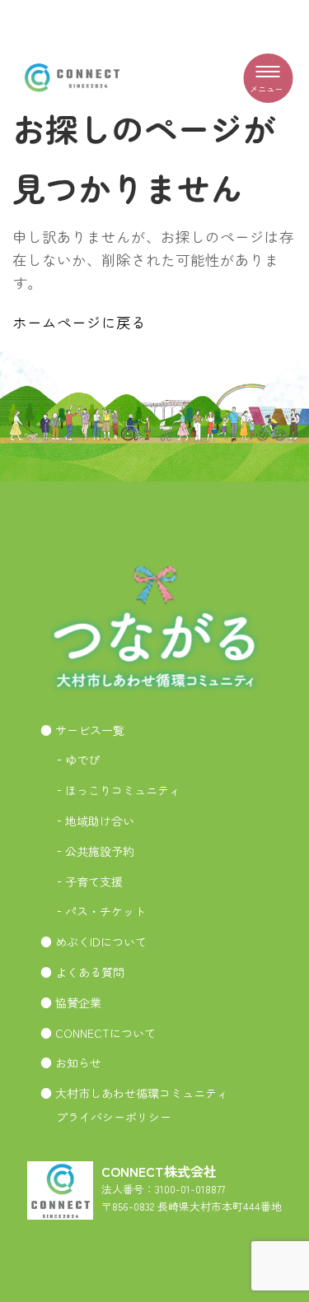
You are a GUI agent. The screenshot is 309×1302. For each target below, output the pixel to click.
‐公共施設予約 (94, 851)
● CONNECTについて (98, 1033)
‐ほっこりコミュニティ (117, 790)
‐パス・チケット (100, 911)
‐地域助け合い (94, 820)
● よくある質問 (82, 972)
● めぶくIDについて (93, 941)
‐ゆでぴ (77, 759)
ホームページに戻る (79, 322)
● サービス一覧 (82, 730)
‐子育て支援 (88, 881)
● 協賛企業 (70, 1002)
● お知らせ (70, 1062)
